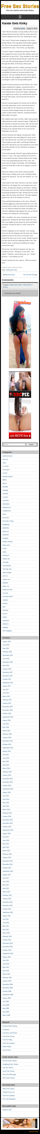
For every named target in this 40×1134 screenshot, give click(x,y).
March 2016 (6, 731)
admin (23, 28)
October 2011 (7, 909)
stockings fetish (8, 596)
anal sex (5, 459)
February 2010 (7, 977)
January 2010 (7, 981)
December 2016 (8, 706)
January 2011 (7, 940)
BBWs (5, 480)
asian (4, 463)
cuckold (5, 497)
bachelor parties (8, 476)
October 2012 (7, 868)
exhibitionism (7, 511)
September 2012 (8, 871)
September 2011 (8, 912)
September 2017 (8, 683)
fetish (4, 514)
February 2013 (7, 854)
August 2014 (7, 792)
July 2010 (6, 960)
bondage (5, 490)
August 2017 (7, 686)
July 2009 (6, 1001)
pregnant (5, 583)
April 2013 (6, 847)
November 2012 (8, 864)
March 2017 (6, 696)
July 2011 (6, 919)
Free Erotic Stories (9, 1036)
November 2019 (8, 655)
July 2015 (6, 754)
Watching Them (10, 275)
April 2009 (6, 1012)
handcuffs (6, 535)
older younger (7, 572)
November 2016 (8, 710)
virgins (5, 617)
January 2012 (7, 898)
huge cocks (6, 545)
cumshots (6, 500)
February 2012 (7, 895)
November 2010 (8, 946)
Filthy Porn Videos (8, 1089)
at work (5, 473)
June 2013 (6, 840)
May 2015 (6, 761)
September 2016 (8, 717)
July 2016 (6, 724)
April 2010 (6, 971)
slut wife (5, 593)
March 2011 (6, 933)
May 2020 (6, 648)
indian (4, 552)
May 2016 (6, 727)
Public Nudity (7, 1046)
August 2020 (7, 641)
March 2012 (6, 892)
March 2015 (6, 768)
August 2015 (7, 751)
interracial (6, 555)
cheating (5, 493)
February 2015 (7, 772)
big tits (5, 483)
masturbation (7, 565)
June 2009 (6, 1005)
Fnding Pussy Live (9, 1092)
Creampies (6, 1029)
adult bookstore (7, 456)
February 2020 (7, 652)
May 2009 (6, 1008)
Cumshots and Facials (10, 1033)
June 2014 (6, 799)
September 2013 (8, 830)
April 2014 (6, 806)
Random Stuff (7, 1110)
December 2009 (8, 984)
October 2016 (7, 713)
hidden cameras (8, 541)
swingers (5, 600)
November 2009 (8, 988)
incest (4, 548)
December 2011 (8, 902)
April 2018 (6, 665)
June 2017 (6, 693)
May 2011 (6, 926)
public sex (6, 586)
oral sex (5, 576)
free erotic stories (8, 521)
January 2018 (7, 669)
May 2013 (6, 844)
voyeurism (6, 620)
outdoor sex (6, 579)
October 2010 (7, 950)
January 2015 (7, 775)
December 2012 (8, 861)
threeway (5, 610)
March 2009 (6, 1015)
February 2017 (7, 700)
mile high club (7, 569)
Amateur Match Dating (10, 1026)
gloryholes (6, 528)
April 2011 (6, 929)
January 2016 (7, 737)
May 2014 (6, 802)
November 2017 (8, 676)
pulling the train (7, 589)
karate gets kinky (11, 270)
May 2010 (6, 967)
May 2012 (6, 885)
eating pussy (7, 507)
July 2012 (6, 878)
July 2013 (6, 837)
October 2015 (7, 744)
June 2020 (6, 645)
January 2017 (7, 703)
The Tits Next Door (29, 275)
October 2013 (7, 827)
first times (6, 517)
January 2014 (7, 816)
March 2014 (6, 809)
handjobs (5, 538)
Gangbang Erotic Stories (10, 1064)
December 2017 (8, 672)
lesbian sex (6, 559)
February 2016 (7, 734)
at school (5, 466)
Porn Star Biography (9, 1099)
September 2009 (8, 994)
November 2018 (8, 662)
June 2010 (6, 964)
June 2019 (6, 658)
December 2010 (8, 943)
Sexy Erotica (7, 1050)
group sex (6, 531)
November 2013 (8, 823)
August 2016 (7, 720)
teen (4, 607)
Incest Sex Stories (9, 1071)
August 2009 (7, 998)
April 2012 (6, 888)
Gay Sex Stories (8, 1067)
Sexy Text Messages (9, 1074)
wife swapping (7, 631)
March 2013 (6, 850)
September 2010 (8, 953)
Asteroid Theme (33, 1131)
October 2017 (7, 679)
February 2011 (7, 936)
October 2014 (7, 785)
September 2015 (8, 748)
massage (5, 562)
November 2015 (8, 741)
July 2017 (6, 689)
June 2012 (6, 881)
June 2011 (6, 923)
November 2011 (8, 905)
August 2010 (7, 957)
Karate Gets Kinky (14, 23)
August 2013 (7, 833)
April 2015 (6, 765)
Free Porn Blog (7, 1040)
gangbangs (6, 524)
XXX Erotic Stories (9, 1078)
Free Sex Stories (20, 6)
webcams (6, 624)
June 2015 (6, 758)
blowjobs (5, 487)
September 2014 (8, 789)
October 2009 (7, 991)
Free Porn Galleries (9, 1043)
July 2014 (6, 796)
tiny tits (5, 613)
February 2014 (7, 813)
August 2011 (7, 916)
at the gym (6, 469)
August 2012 (7, 875)
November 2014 (8, 782)
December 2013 (8, 820)
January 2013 (7, 857)
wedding (5, 627)
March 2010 (6, 974)
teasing (5, 603)
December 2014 (8, 779)
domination (6, 504)
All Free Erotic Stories (10, 1061)
